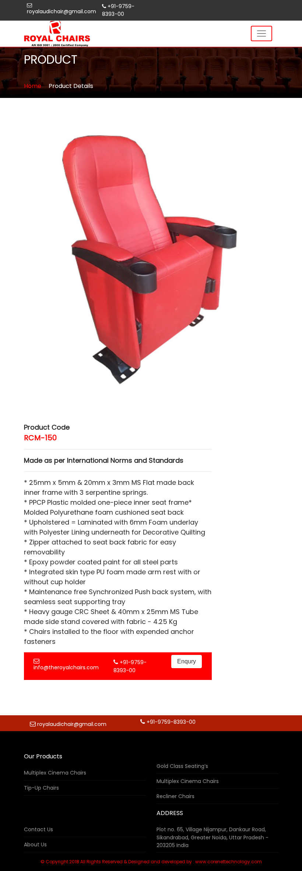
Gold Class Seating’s (182, 766)
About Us (35, 844)
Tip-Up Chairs (41, 787)
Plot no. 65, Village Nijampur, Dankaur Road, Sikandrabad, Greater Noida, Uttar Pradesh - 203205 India (212, 837)
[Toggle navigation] (261, 33)
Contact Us (38, 829)
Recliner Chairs (175, 796)
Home (32, 86)
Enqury (186, 661)
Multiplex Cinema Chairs (55, 772)
